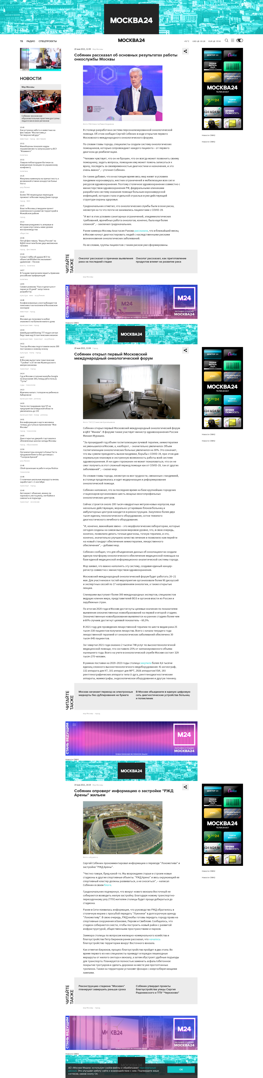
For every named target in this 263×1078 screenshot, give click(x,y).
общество (24, 233)
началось (155, 939)
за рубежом (40, 296)
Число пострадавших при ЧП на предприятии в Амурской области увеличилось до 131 (36, 409)
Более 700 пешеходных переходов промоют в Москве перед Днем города (39, 196)
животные (24, 139)
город (32, 139)
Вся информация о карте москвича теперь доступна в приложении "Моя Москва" (38, 425)
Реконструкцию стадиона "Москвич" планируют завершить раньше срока (102, 988)
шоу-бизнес (25, 187)
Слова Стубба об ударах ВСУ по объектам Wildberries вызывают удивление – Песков (36, 259)
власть (23, 266)
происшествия (26, 325)
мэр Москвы (88, 277)
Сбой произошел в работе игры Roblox (39, 468)
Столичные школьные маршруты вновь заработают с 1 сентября (39, 480)
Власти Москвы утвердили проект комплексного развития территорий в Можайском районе (39, 211)
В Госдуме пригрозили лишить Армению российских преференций (39, 274)
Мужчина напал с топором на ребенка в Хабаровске (39, 393)
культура (24, 296)
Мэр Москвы (28, 87)
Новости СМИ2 (72, 323)
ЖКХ (28, 201)
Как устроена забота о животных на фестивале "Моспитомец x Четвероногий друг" (37, 133)
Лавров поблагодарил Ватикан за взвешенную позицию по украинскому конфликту (39, 165)
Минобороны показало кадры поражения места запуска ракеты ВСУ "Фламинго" (38, 149)
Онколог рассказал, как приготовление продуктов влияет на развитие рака (161, 260)
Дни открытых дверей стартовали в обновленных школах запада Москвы (38, 439)
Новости (30, 78)
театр (31, 353)
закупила (145, 663)
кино (31, 296)
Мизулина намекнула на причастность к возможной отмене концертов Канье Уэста (39, 181)
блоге (107, 885)
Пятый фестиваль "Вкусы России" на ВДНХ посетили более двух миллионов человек (39, 243)
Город (95, 348)
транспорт (38, 339)
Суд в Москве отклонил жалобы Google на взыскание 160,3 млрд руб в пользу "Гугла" (39, 379)
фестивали (41, 139)
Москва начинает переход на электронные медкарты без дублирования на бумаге (106, 693)
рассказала (141, 231)
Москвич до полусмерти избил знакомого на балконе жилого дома (37, 320)
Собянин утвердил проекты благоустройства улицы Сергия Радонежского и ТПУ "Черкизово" (157, 989)
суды (22, 385)
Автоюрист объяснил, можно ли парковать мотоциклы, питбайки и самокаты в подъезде (37, 496)
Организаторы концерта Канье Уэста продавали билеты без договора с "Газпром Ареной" (38, 455)
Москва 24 (131, 40)
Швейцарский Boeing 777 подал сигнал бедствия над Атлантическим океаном (39, 334)
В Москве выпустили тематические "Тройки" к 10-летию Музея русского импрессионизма (38, 363)
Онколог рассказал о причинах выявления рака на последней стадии (106, 260)
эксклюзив (34, 502)
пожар (36, 415)
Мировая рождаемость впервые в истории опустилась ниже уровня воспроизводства (36, 227)
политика (24, 155)
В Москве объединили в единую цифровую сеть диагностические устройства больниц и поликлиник (163, 695)
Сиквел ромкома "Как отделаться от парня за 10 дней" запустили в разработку (38, 289)
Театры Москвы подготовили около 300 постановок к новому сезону (39, 347)
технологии (30, 385)
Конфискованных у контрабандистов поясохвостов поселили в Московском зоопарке (38, 305)
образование (32, 445)
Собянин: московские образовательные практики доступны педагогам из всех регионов (40, 118)
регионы (37, 399)
